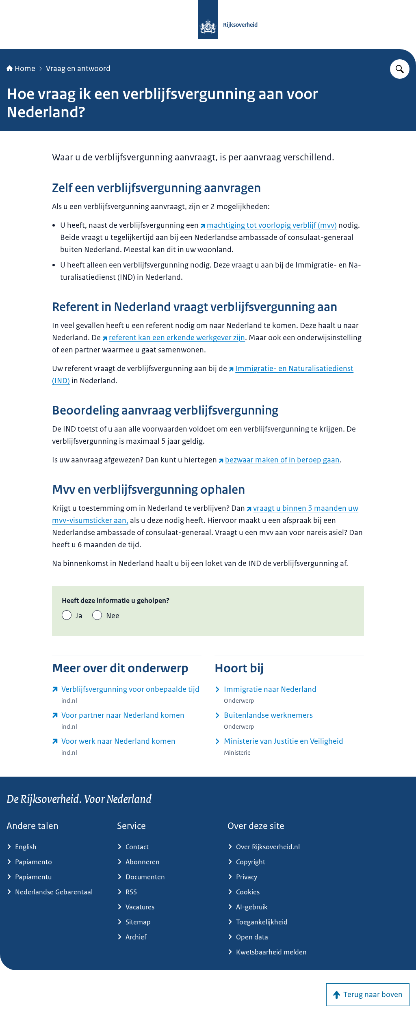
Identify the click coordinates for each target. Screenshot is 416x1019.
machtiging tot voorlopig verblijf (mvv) (272, 225)
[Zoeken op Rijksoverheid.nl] (400, 69)
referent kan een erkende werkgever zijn (177, 338)
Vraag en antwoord (78, 68)
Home (25, 68)
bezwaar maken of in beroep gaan (282, 460)
